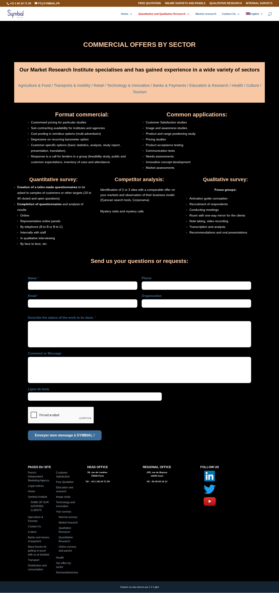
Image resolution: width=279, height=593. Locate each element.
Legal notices (36, 485)
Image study (63, 496)
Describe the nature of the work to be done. (62, 317)
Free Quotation (149, 3)
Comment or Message (44, 353)
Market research (206, 13)
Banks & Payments (169, 85)
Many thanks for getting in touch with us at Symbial (38, 550)
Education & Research (208, 85)
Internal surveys (259, 3)
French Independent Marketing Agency (38, 476)
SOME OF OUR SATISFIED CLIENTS (40, 506)
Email (33, 296)
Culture (252, 85)
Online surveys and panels (185, 3)
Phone (146, 278)
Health (237, 85)
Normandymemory (67, 572)
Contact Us (229, 13)
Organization (152, 296)
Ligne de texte (38, 389)
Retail (99, 85)
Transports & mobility (72, 85)
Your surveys (63, 511)
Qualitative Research (225, 3)
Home (124, 13)
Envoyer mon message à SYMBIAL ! (65, 435)
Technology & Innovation (128, 85)
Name (33, 278)
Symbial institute (37, 496)
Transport (33, 560)
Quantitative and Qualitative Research (161, 13)
